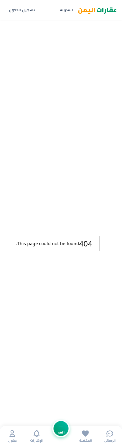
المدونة (66, 10)
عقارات (97, 10)
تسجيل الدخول (22, 9)
